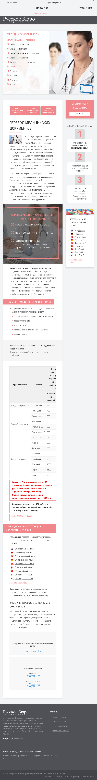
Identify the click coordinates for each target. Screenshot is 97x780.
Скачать (79, 114)
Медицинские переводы (23, 34)
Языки (66, 777)
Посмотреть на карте (61, 730)
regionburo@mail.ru (54, 3)
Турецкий (79, 246)
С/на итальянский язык (25, 556)
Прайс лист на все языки (21, 516)
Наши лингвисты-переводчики (48, 110)
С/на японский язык (23, 574)
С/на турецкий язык (23, 567)
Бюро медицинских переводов (17, 110)
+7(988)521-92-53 (85, 8)
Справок (13, 71)
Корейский (79, 255)
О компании (48, 777)
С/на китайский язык (24, 571)
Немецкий (79, 234)
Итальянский (80, 237)
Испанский (79, 240)
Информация (75, 777)
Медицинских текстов (19, 44)
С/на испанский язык (24, 560)
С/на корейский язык (24, 578)
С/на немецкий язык (24, 552)
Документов (15, 66)
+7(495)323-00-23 (41, 8)
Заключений (15, 80)
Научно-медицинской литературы (24, 53)
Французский (80, 243)
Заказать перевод (40, 13)
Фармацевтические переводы (22, 62)
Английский (80, 231)
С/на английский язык (24, 548)
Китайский (79, 249)
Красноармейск (11, 3)
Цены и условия (88, 777)
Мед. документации (18, 49)
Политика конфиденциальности (54, 774)
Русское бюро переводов (33, 774)
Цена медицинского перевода (33, 110)
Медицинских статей (19, 57)
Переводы (58, 777)
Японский (79, 252)
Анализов (14, 84)
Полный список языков (18, 583)
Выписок (13, 75)
